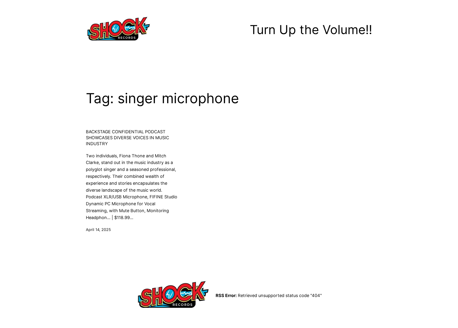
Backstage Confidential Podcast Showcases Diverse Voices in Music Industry (127, 137)
